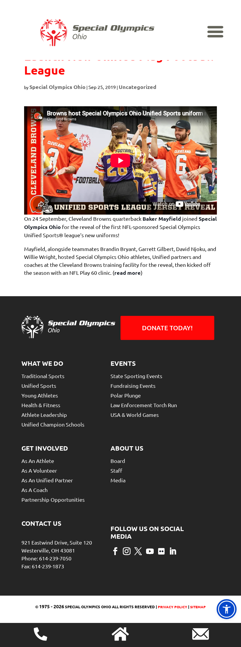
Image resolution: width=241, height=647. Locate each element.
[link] (97, 32)
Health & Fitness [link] (40, 405)
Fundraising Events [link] (133, 386)
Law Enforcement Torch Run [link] (144, 405)
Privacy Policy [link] (172, 606)
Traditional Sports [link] (42, 376)
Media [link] (118, 480)
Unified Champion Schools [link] (52, 424)
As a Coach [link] (34, 490)
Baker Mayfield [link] (162, 218)
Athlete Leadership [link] (44, 415)
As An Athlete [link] (37, 461)
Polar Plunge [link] (126, 395)
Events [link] (123, 363)
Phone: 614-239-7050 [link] (46, 558)
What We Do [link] (42, 363)
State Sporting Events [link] (136, 376)
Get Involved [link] (44, 448)
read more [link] (127, 272)
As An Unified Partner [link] (47, 480)
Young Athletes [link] (39, 395)
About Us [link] (127, 448)
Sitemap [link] (198, 606)
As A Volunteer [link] (39, 470)
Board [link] (118, 461)
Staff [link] (116, 470)
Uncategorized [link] (137, 86)
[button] (115, 550)
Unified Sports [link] (38, 386)
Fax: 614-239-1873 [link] (42, 566)
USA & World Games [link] (135, 415)
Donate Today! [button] (167, 328)
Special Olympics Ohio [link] (57, 86)
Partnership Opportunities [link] (53, 499)
